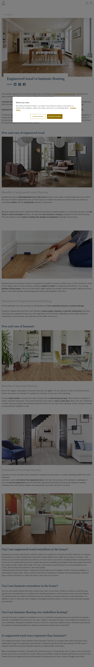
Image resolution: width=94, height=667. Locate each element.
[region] (47, 109)
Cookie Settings (38, 116)
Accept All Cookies (54, 116)
